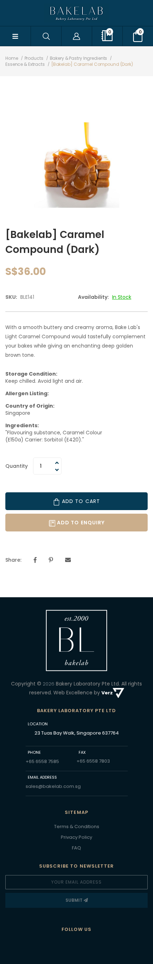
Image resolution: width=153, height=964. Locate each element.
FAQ (76, 847)
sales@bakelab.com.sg (53, 786)
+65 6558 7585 (42, 761)
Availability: (93, 297)
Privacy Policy (76, 837)
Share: (13, 559)
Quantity (16, 466)
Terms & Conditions (76, 826)
